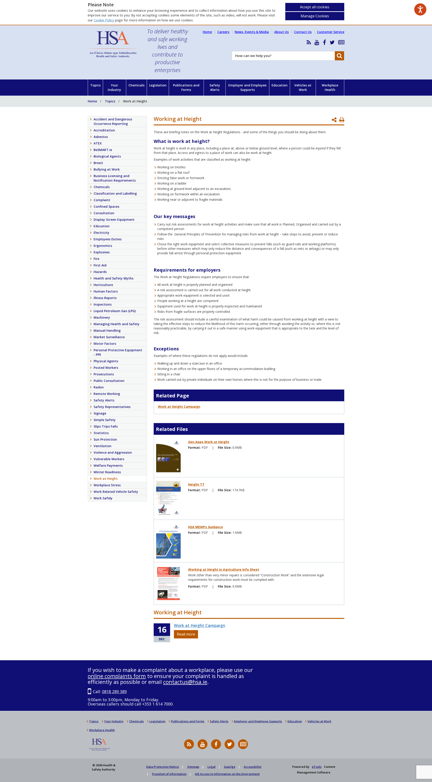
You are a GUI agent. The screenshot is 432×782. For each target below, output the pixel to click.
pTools (317, 767)
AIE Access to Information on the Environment (227, 774)
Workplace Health (330, 87)
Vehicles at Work (302, 87)
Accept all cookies (314, 7)
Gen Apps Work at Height (208, 442)
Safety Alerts (214, 87)
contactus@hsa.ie (185, 681)
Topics (95, 85)
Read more (186, 634)
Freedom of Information (169, 774)
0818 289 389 (114, 691)
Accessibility (252, 767)
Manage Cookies (315, 16)
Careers (223, 32)
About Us (281, 32)
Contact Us (303, 32)
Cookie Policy (104, 20)
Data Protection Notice (162, 767)
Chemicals (136, 85)
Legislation (157, 85)
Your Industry (114, 87)
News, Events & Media (252, 32)
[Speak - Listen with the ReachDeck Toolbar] (420, 9)
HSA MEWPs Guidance (205, 527)
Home (207, 32)
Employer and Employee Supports (247, 87)
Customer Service (330, 32)
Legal (211, 767)
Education (280, 85)
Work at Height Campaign (179, 406)
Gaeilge (229, 767)
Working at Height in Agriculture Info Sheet (223, 569)
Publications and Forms (186, 87)
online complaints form (117, 676)
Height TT (196, 484)
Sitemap (193, 767)
